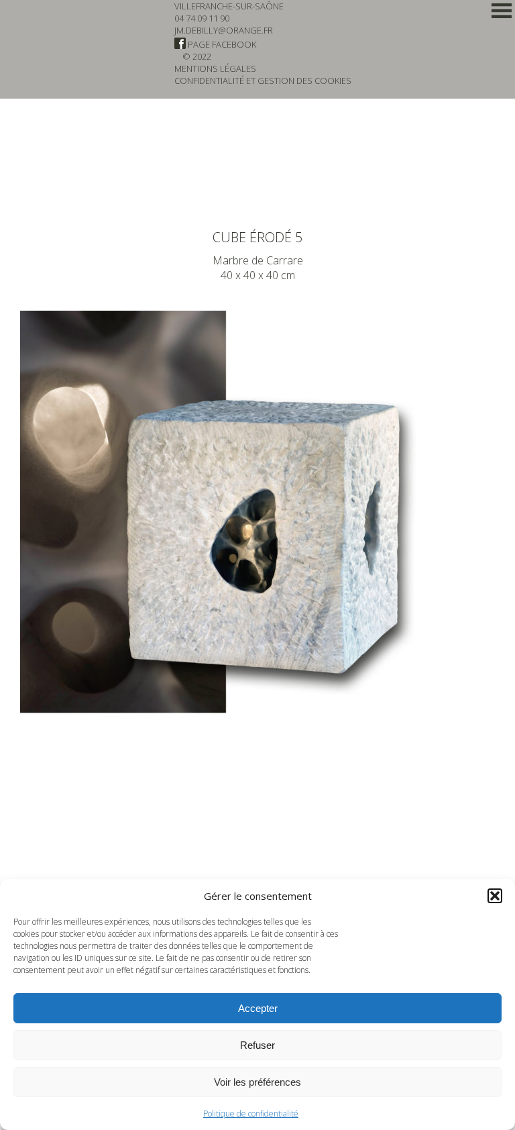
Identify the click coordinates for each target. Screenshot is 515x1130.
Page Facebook (221, 44)
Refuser (257, 1045)
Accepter (258, 1008)
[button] (495, 896)
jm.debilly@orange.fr (223, 30)
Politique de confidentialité (250, 1113)
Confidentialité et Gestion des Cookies (262, 80)
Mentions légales (215, 68)
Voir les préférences (257, 1082)
